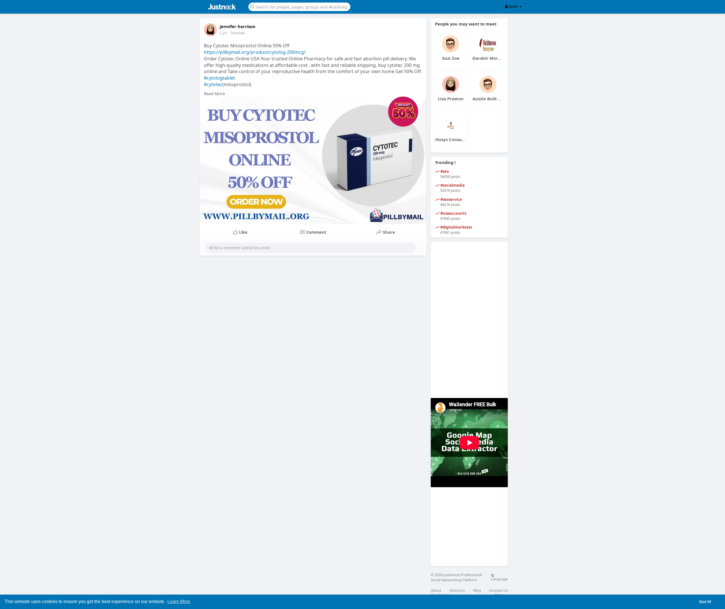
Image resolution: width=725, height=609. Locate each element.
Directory (457, 590)
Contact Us (498, 590)
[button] (299, 6)
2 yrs (223, 33)
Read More (214, 93)
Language (499, 578)
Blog (477, 590)
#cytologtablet (219, 78)
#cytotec (213, 84)
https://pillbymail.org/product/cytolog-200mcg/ (255, 52)
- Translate (236, 33)
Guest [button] (513, 6)
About (436, 590)
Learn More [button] (178, 601)
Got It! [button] (705, 601)
